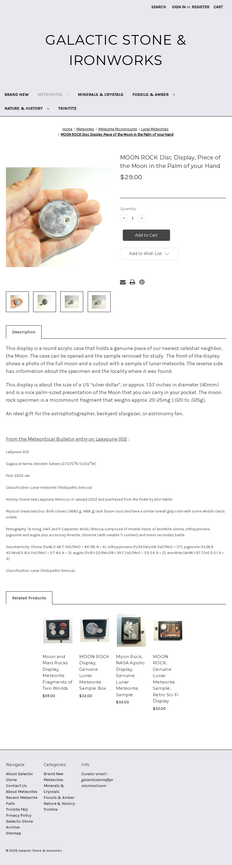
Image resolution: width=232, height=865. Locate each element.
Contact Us (16, 785)
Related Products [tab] (29, 597)
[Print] (132, 282)
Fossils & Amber (151, 94)
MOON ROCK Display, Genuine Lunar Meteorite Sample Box (94, 672)
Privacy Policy (18, 815)
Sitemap (13, 833)
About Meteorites (22, 791)
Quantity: (128, 208)
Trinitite (67, 108)
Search (158, 7)
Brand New (17, 94)
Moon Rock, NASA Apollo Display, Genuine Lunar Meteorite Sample (130, 675)
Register (200, 7)
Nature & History (24, 108)
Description (23, 331)
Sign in (179, 7)
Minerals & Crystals (100, 94)
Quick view (57, 623)
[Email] (123, 282)
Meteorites (50, 94)
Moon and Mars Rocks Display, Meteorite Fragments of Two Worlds (57, 672)
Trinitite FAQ (17, 809)
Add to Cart (58, 637)
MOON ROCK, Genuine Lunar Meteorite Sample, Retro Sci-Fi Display (165, 679)
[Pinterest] (142, 282)
